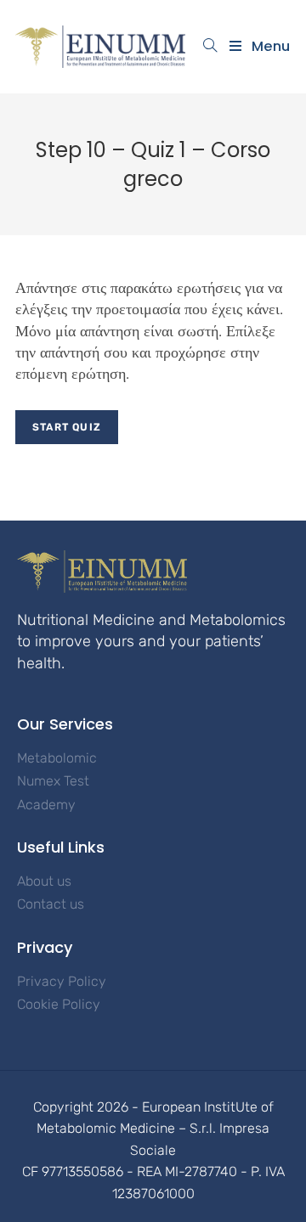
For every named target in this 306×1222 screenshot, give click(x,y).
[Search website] (210, 46)
